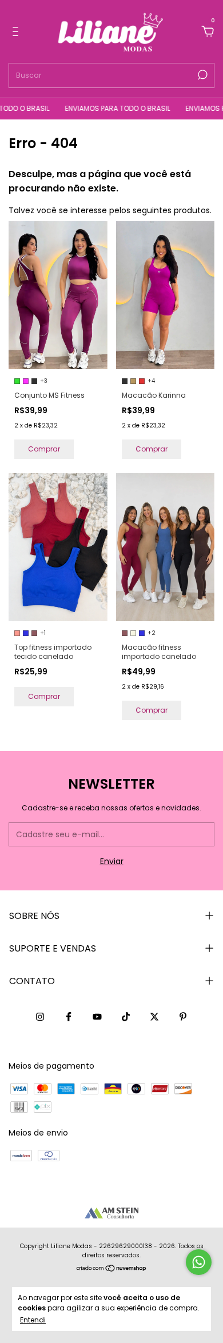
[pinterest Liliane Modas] (183, 1017)
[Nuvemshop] (112, 1268)
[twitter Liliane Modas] (154, 1017)
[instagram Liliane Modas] (40, 1017)
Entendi (33, 1319)
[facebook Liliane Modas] (68, 1017)
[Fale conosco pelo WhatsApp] (199, 1262)
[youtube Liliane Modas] (97, 1017)
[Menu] (17, 32)
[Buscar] (202, 75)
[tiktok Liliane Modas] (125, 1017)
